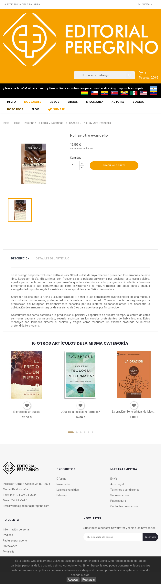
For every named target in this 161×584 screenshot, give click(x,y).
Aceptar (73, 579)
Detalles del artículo (52, 258)
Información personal (16, 529)
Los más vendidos (68, 489)
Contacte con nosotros (124, 506)
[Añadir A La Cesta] (15, 397)
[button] (148, 75)
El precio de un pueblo (26, 411)
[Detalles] (38, 397)
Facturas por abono (15, 540)
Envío (113, 478)
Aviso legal (117, 484)
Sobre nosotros (119, 495)
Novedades (63, 484)
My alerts (8, 551)
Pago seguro (118, 500)
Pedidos (8, 535)
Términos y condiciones (124, 489)
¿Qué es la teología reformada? (80, 411)
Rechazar (88, 579)
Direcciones (10, 546)
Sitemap (62, 495)
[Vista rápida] (26, 397)
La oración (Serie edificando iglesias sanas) (134, 411)
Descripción (20, 258)
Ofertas (61, 478)
